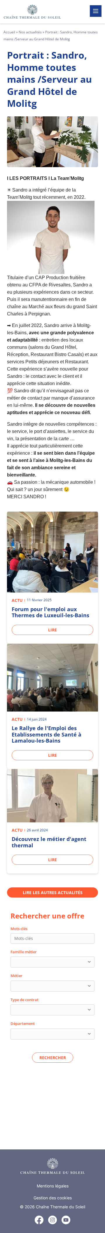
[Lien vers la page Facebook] (39, 1220)
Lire (52, 630)
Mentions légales (53, 1185)
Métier (16, 975)
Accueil (9, 32)
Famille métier (23, 951)
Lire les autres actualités (53, 892)
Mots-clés (18, 928)
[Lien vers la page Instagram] (52, 1220)
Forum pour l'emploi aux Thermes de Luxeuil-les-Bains (50, 612)
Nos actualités (30, 32)
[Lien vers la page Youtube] (66, 1220)
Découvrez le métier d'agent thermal (49, 842)
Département (22, 1023)
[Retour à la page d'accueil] (52, 1166)
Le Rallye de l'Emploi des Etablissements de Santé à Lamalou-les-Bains (46, 734)
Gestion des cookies (53, 1197)
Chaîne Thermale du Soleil (60, 1206)
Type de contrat (24, 999)
